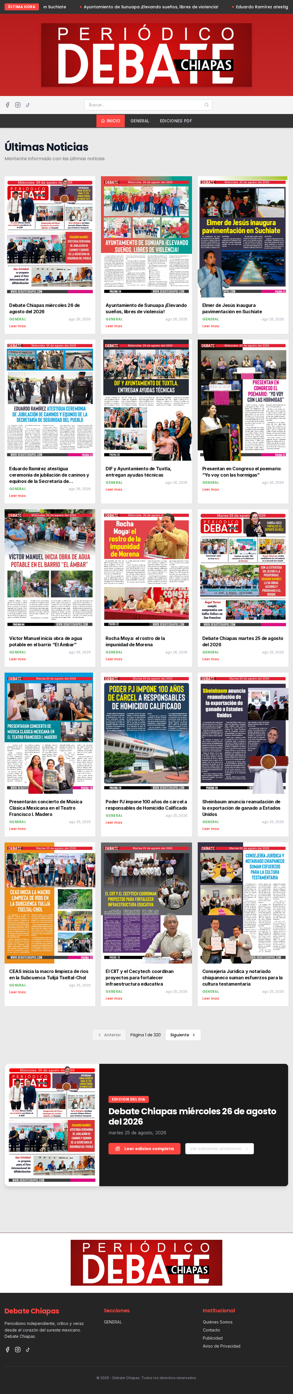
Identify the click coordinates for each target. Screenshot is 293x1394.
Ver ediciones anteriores (215, 1149)
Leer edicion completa (149, 1149)
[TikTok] (28, 105)
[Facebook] (7, 105)
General (139, 120)
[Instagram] (18, 105)
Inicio (113, 120)
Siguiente (179, 1035)
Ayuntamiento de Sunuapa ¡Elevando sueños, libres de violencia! (101, 7)
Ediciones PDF (176, 120)
